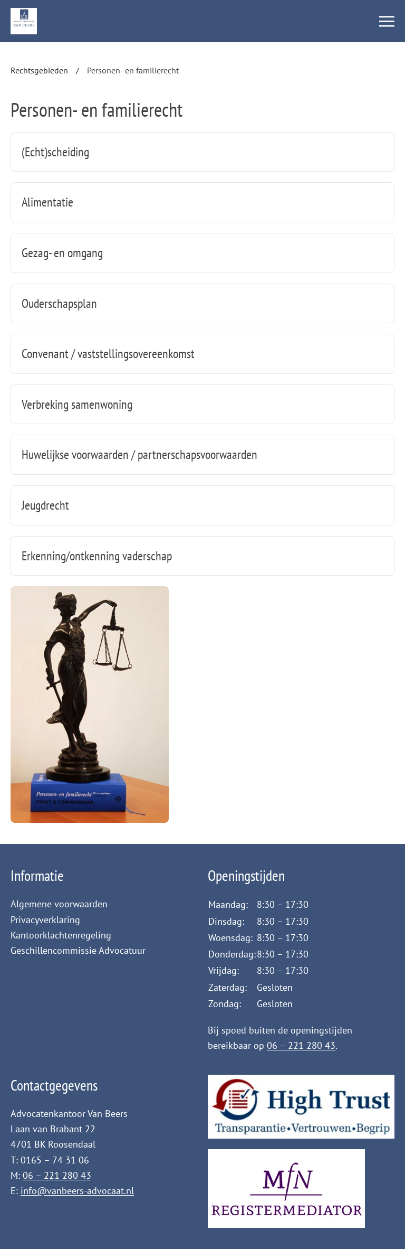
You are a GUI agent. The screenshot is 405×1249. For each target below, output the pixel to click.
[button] (386, 21)
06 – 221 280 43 (301, 1045)
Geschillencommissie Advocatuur (78, 950)
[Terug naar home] (24, 21)
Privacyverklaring (45, 920)
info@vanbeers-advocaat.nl (77, 1191)
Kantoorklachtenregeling (61, 935)
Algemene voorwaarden (59, 904)
